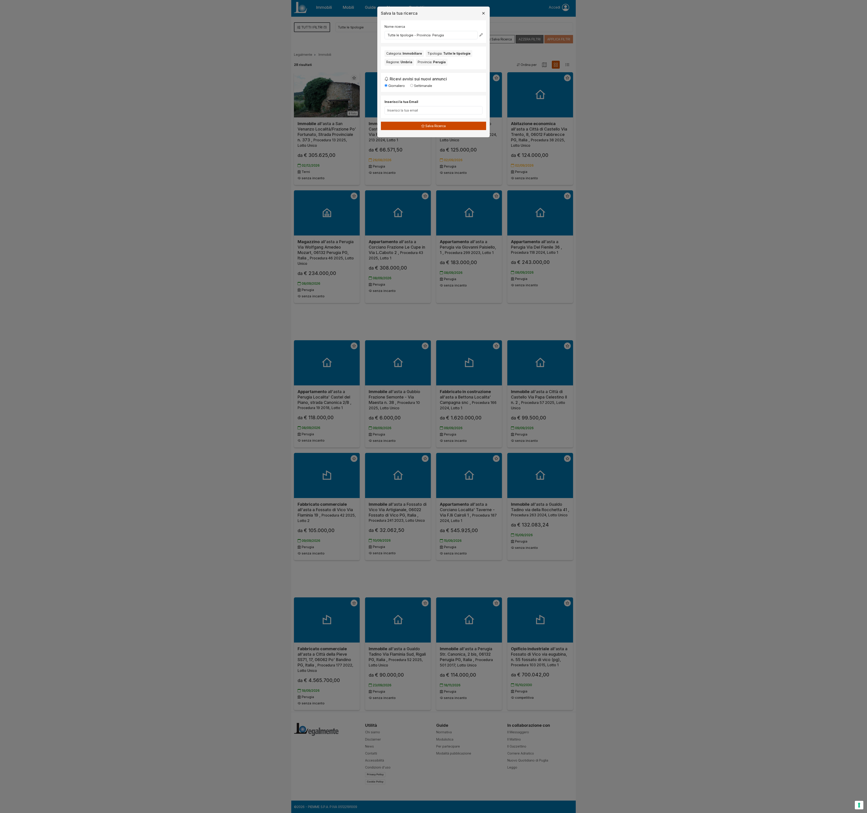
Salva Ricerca (435, 126)
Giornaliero (396, 86)
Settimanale (422, 86)
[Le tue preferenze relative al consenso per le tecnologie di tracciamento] (859, 805)
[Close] (483, 13)
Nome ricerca (395, 26)
